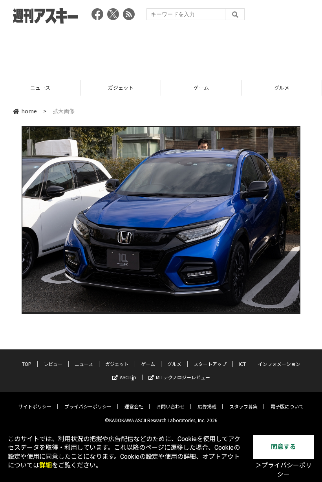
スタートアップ (210, 363)
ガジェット (41, 87)
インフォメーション (279, 363)
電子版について (287, 406)
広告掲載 (207, 406)
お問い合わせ (170, 406)
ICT (242, 363)
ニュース (84, 363)
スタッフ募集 (243, 406)
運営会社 (133, 406)
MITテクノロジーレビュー (183, 377)
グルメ (202, 87)
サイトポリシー (34, 406)
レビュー (53, 363)
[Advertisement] (161, 49)
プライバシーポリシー (88, 406)
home (29, 111)
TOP (26, 363)
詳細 (45, 465)
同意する (283, 447)
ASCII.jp (128, 377)
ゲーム (122, 87)
